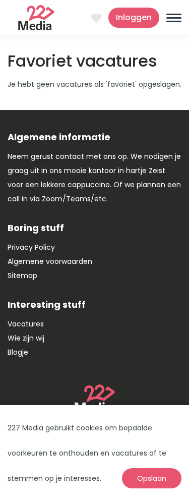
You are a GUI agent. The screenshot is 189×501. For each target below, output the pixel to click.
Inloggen (134, 17)
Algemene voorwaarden (50, 261)
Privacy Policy (31, 247)
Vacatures (26, 324)
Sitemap (22, 275)
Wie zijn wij (26, 338)
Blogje (18, 352)
